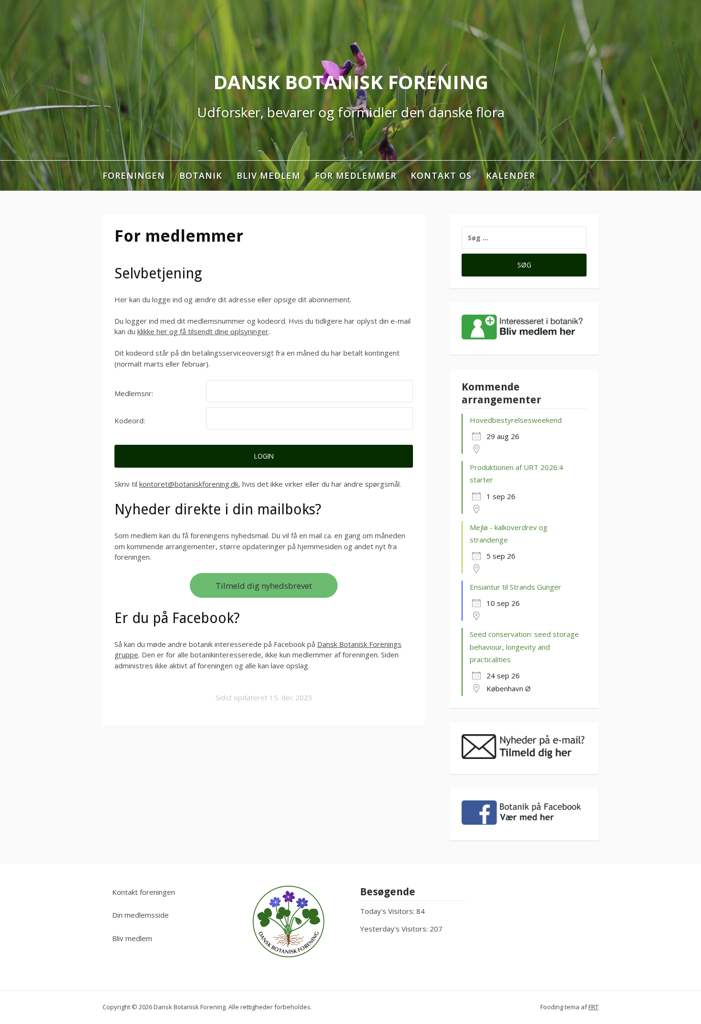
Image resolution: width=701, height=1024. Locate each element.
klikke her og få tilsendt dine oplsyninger (202, 331)
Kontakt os (441, 175)
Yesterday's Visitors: (395, 928)
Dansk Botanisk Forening (350, 82)
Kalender (510, 175)
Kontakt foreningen (143, 892)
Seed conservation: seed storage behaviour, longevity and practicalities (524, 646)
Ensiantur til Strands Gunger (515, 587)
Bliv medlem (268, 175)
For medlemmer (355, 175)
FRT (593, 1007)
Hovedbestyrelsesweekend (516, 420)
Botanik (200, 175)
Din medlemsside (140, 915)
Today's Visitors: (388, 911)
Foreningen (134, 175)
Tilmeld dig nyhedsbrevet (264, 585)
